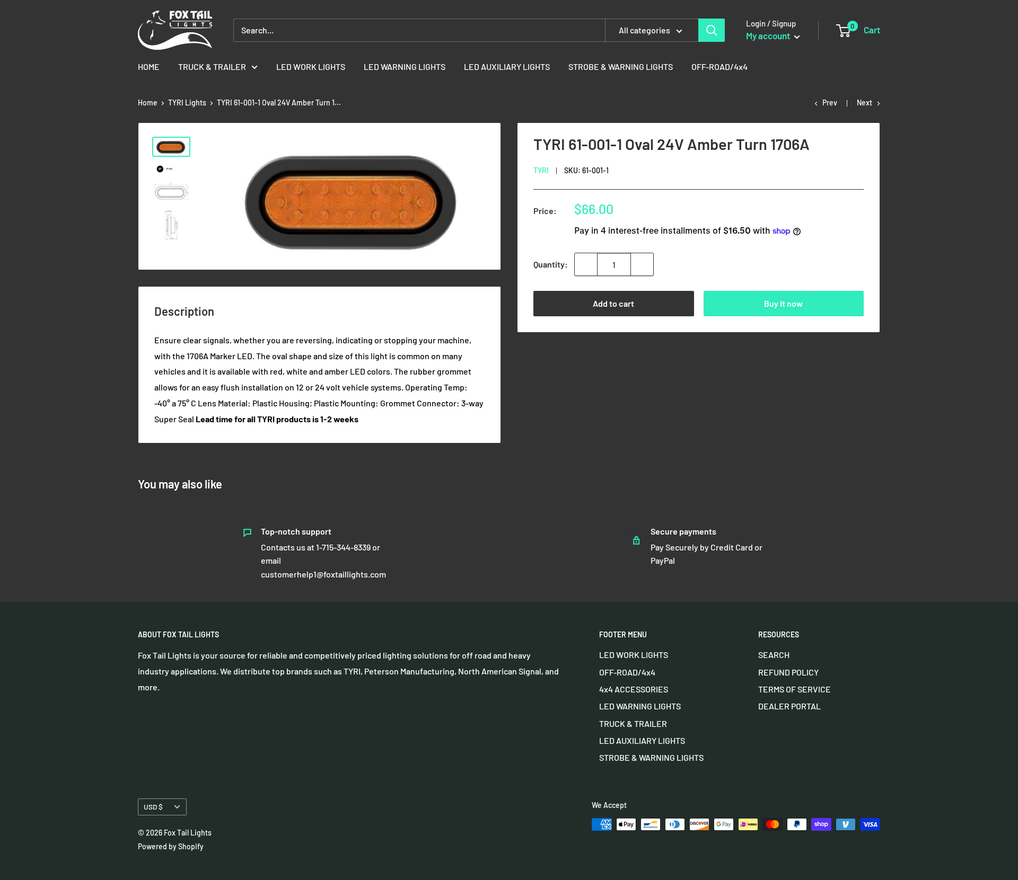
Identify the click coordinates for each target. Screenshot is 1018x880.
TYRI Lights (187, 102)
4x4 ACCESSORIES (633, 689)
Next (864, 102)
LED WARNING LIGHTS (404, 66)
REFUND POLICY (788, 672)
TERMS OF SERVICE (794, 689)
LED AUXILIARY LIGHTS (507, 66)
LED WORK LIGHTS (310, 66)
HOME (149, 66)
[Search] (711, 30)
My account (769, 35)
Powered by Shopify (171, 846)
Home (147, 102)
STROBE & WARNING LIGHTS (620, 66)
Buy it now (783, 303)
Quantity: (550, 264)
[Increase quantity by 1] (642, 264)
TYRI (541, 170)
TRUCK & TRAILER (212, 66)
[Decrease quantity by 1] (586, 264)
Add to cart (613, 303)
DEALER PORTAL (789, 706)
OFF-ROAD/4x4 (719, 66)
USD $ (153, 806)
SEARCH (773, 655)
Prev (829, 102)
